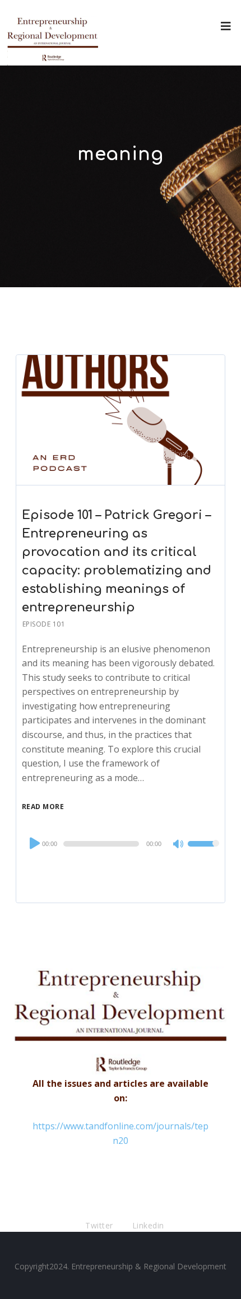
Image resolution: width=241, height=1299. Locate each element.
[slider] (203, 851)
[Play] (33, 843)
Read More (43, 806)
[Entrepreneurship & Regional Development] (52, 33)
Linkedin (148, 1225)
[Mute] (178, 845)
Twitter (99, 1225)
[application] (120, 844)
